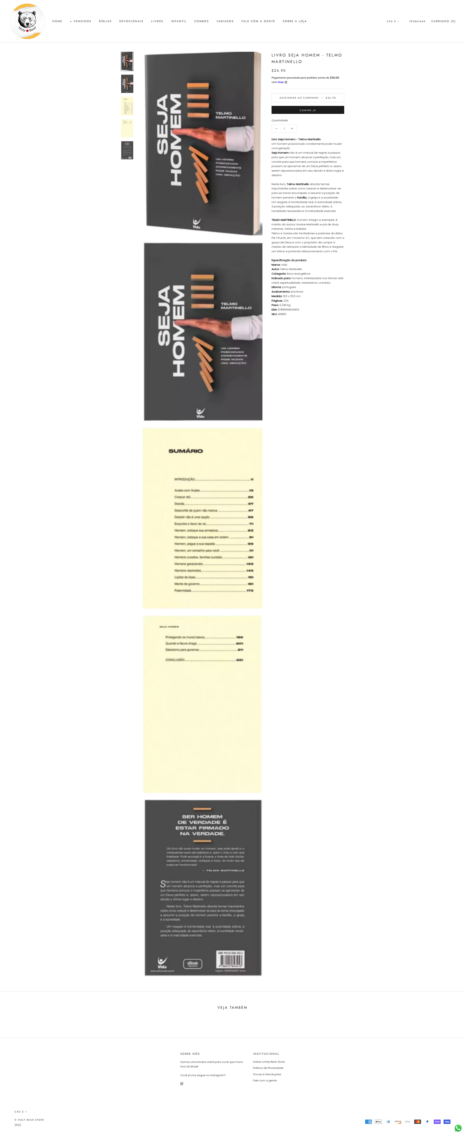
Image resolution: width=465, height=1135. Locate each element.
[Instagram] (181, 1083)
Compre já (308, 110)
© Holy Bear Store (29, 1120)
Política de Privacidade (268, 1068)
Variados (225, 21)
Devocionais (131, 21)
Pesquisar (418, 21)
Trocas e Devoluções (267, 1074)
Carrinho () (443, 21)
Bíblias (105, 21)
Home (57, 21)
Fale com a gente (258, 21)
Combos (201, 21)
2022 (18, 1125)
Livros (157, 21)
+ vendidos (80, 21)
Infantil (179, 21)
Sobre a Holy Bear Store (269, 1062)
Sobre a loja (295, 21)
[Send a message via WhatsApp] (458, 1128)
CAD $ (391, 21)
